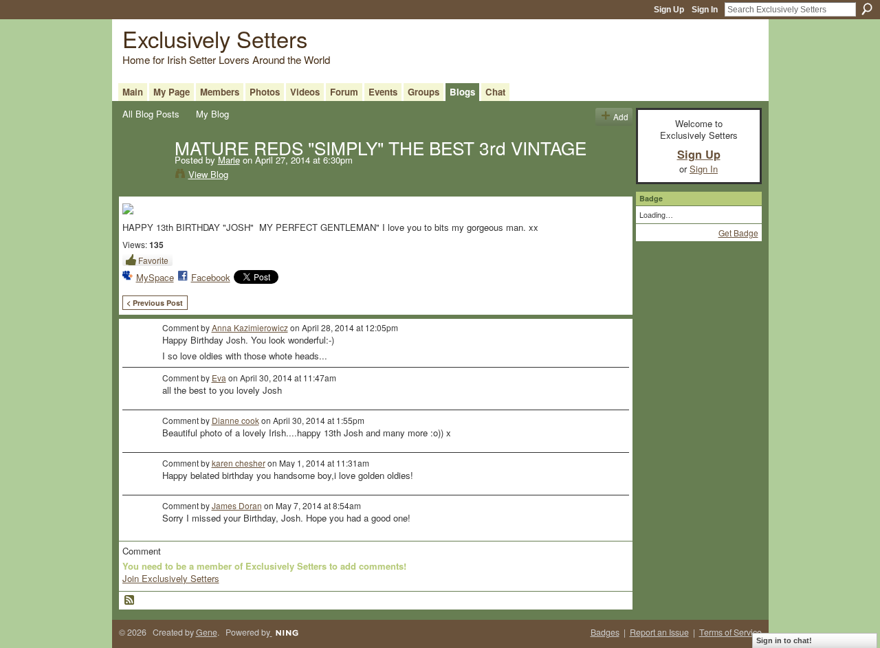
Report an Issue (659, 632)
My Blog (212, 113)
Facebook (210, 277)
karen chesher (238, 463)
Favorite (153, 260)
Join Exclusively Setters (170, 578)
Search (866, 9)
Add (620, 116)
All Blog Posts (150, 113)
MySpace (155, 277)
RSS (130, 600)
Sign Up (669, 9)
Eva (219, 377)
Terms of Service (730, 632)
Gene (206, 632)
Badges (605, 632)
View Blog (208, 174)
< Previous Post (154, 303)
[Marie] (144, 175)
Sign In (705, 9)
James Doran (237, 505)
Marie (229, 159)
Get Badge (738, 232)
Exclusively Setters (214, 38)
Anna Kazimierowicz (250, 327)
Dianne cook (235, 420)
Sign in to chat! (784, 640)
